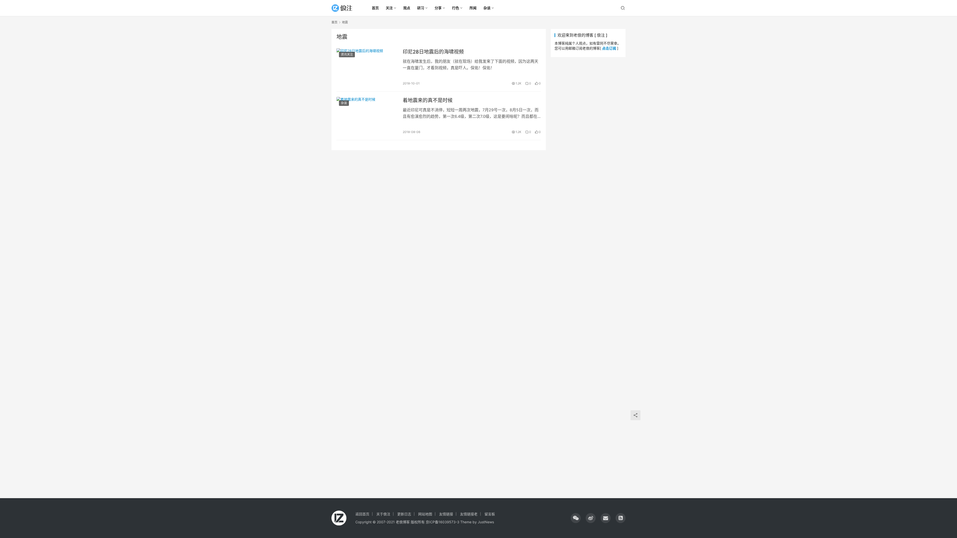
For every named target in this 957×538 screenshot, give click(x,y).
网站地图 (425, 514)
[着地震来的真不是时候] (367, 116)
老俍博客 (403, 522)
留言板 (489, 514)
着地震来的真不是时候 (428, 100)
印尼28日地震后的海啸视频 (433, 52)
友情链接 (446, 514)
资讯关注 (347, 54)
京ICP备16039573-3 (442, 522)
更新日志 (404, 514)
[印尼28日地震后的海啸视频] (367, 67)
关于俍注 (383, 514)
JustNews (486, 522)
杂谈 (344, 103)
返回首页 (362, 514)
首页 (334, 22)
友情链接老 (469, 514)
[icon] (576, 518)
